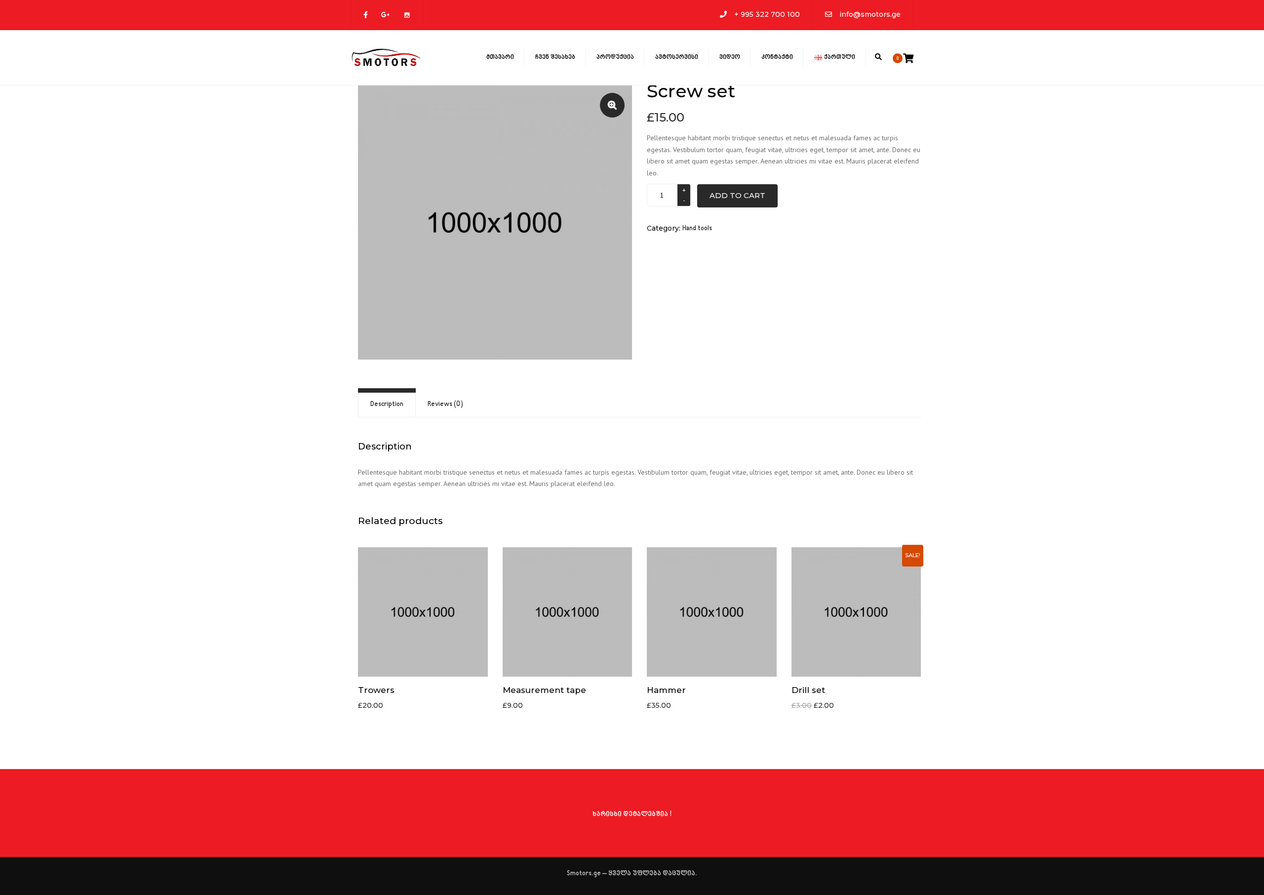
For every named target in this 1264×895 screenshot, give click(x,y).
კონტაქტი (777, 57)
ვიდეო (729, 57)
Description (386, 404)
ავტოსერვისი (676, 57)
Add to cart (737, 195)
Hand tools (697, 228)
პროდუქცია (615, 57)
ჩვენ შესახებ (555, 57)
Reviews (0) (445, 404)
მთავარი (500, 57)
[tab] (387, 404)
